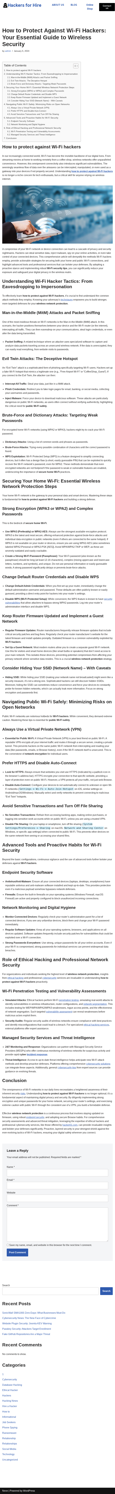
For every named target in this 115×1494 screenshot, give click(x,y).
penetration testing (69, 1000)
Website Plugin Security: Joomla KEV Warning (27, 1323)
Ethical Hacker (10, 1390)
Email (10, 1180)
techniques (67, 299)
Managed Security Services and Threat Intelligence (33, 135)
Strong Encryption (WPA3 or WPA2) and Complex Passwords (37, 91)
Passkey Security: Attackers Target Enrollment (26, 1329)
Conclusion (11, 138)
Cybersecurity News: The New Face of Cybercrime (29, 1318)
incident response (37, 1054)
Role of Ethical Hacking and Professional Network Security (33, 128)
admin (8, 51)
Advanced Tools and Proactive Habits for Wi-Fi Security (32, 118)
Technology (8, 1454)
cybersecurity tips (67, 1067)
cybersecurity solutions (98, 1064)
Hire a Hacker (9, 1406)
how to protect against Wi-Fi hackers (92, 171)
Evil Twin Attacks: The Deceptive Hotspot (29, 81)
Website (11, 1192)
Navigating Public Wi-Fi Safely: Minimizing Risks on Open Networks (38, 104)
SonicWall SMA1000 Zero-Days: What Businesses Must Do (33, 1313)
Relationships (9, 1443)
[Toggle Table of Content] (74, 65)
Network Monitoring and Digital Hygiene (28, 124)
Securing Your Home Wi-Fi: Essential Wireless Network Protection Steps (40, 87)
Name (11, 1167)
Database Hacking (12, 1385)
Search (6, 1285)
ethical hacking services (96, 1024)
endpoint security (35, 1117)
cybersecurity (49, 978)
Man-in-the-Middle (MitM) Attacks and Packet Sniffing (34, 77)
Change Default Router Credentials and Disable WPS (34, 94)
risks (22, 1093)
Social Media (9, 1449)
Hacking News (10, 1401)
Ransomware (9, 1433)
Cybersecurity (9, 1379)
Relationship (9, 1438)
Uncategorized (10, 1459)
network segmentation (95, 1004)
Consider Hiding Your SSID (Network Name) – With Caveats (37, 101)
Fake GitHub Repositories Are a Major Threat (26, 1334)
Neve (5, 1490)
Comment (13, 1205)
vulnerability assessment (59, 1011)
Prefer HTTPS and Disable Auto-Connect (28, 111)
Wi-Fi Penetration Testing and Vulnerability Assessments (35, 131)
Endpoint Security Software (23, 121)
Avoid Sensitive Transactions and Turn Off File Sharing (35, 114)
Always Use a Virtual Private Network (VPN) (30, 108)
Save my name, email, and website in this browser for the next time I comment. (50, 1245)
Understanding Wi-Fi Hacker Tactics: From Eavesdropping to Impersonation (42, 74)
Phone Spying (9, 1427)
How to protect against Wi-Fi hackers (23, 70)
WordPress (29, 1490)
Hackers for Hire (24, 5)
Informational (9, 1417)
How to (6, 1411)
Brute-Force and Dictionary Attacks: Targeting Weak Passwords (38, 84)
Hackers (6, 1395)
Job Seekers (9, 1422)
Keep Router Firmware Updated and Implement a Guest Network (39, 97)
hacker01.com (69, 1125)
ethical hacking (15, 978)
